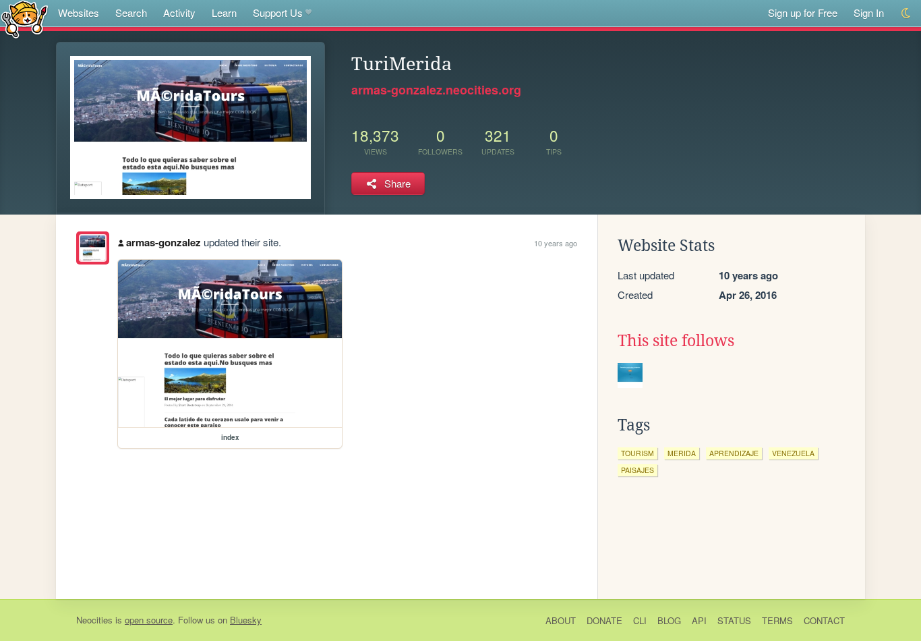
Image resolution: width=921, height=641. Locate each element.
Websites (78, 12)
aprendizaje (734, 453)
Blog (669, 620)
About (560, 620)
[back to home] (24, 18)
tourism (637, 453)
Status (734, 620)
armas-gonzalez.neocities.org (436, 90)
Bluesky (246, 619)
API (699, 620)
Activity (179, 12)
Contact (824, 620)
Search (131, 12)
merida (681, 453)
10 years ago (555, 243)
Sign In (869, 12)
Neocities (94, 619)
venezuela (793, 453)
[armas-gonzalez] (93, 248)
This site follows (676, 341)
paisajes (637, 470)
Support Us (278, 12)
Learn (224, 12)
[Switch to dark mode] (906, 13)
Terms (777, 620)
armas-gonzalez (163, 242)
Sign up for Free (802, 12)
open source (149, 619)
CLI (640, 620)
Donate (604, 620)
